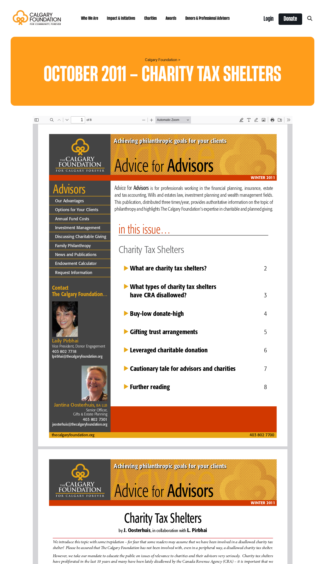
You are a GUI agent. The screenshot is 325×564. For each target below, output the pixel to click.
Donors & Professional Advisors (207, 18)
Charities (150, 18)
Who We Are (89, 18)
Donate (290, 19)
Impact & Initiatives (121, 18)
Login (268, 19)
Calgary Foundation (161, 60)
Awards (171, 18)
